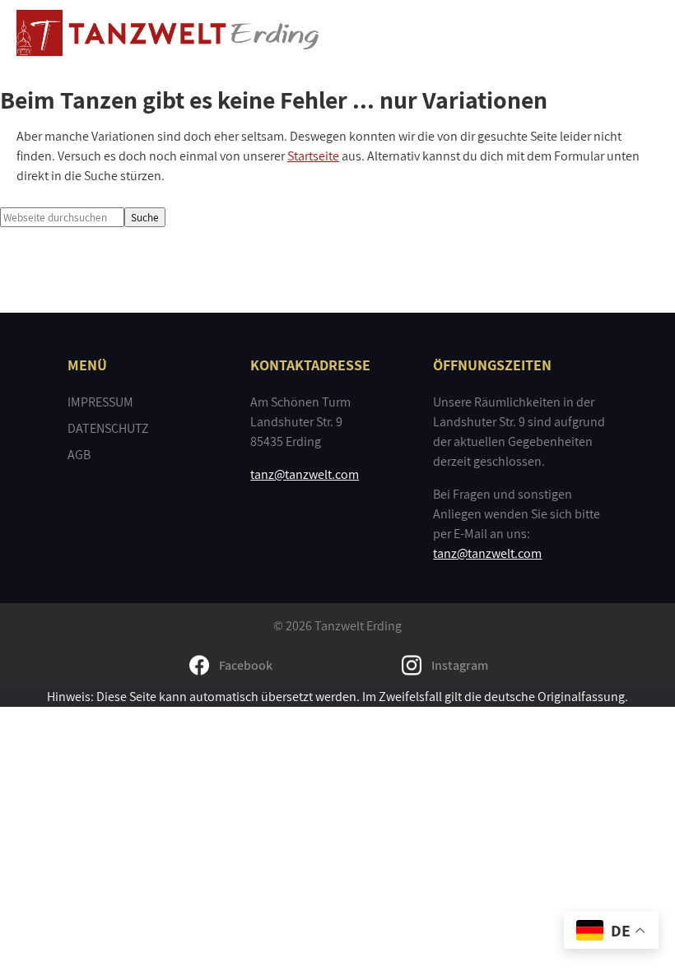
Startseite (313, 156)
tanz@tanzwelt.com (304, 474)
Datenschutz (108, 428)
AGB (79, 454)
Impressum (100, 402)
